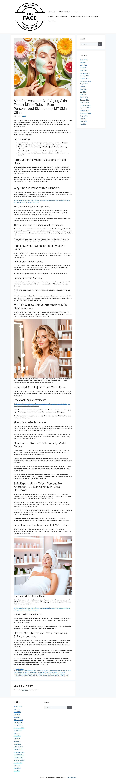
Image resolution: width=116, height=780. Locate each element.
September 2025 (85, 81)
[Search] (100, 44)
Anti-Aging (37, 670)
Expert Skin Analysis (61, 670)
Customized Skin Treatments (48, 670)
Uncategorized (19, 669)
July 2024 (83, 118)
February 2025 (84, 100)
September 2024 (85, 113)
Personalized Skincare (36, 672)
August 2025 (84, 84)
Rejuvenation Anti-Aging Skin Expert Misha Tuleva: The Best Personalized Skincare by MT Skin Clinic (42, 675)
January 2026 (84, 76)
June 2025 (83, 89)
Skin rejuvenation (53, 672)
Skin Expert (46, 672)
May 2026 (83, 68)
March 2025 (84, 97)
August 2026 (84, 60)
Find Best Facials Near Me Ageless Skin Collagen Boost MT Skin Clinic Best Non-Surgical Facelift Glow (73, 19)
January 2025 (84, 102)
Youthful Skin (62, 672)
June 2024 (83, 121)
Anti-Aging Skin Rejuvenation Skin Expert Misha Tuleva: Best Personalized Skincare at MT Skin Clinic (42, 674)
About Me (75, 11)
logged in (25, 690)
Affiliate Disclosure (64, 11)
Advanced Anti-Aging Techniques (24, 670)
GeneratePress (72, 777)
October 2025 (84, 78)
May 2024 (83, 124)
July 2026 (83, 62)
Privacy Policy (52, 11)
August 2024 (84, 116)
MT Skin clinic (26, 672)
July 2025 (83, 86)
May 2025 (83, 92)
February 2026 (84, 73)
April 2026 (83, 70)
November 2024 (85, 108)
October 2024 (84, 110)
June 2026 (83, 65)
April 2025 (83, 94)
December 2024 (85, 105)
